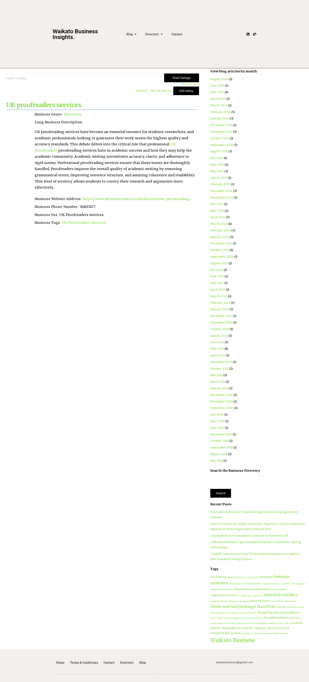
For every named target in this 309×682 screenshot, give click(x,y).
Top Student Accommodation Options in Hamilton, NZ (249, 535)
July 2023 (216, 270)
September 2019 (221, 447)
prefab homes (217, 623)
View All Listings (160, 90)
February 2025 (220, 184)
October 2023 (219, 250)
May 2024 (217, 210)
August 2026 (219, 79)
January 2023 (219, 309)
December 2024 (221, 191)
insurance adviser (295, 607)
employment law (222, 595)
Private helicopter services (237, 623)
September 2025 (221, 145)
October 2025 (219, 138)
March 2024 (218, 223)
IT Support (234, 613)
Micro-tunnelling (232, 618)
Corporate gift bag (272, 584)
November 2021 (221, 362)
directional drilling (278, 589)
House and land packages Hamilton (242, 606)
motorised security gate (252, 618)
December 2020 (221, 395)
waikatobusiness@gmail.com (234, 662)
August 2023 (219, 263)
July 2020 (217, 414)
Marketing (265, 612)
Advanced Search (190, 84)
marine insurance (248, 613)
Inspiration (281, 607)
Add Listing (186, 90)
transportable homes (225, 633)
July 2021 (216, 375)
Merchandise (216, 618)
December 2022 (221, 316)
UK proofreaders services (43, 105)
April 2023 (217, 289)
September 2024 (221, 197)
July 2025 (216, 158)
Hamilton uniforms (219, 601)
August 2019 (218, 454)
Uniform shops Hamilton (276, 633)
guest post (257, 595)
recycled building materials (263, 623)
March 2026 (218, 105)
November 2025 (221, 131)
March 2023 (218, 296)
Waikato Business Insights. (75, 34)
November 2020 (221, 401)
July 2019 (216, 460)
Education (73, 114)
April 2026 (217, 98)
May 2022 (217, 348)
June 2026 (217, 85)
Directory (152, 34)
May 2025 (217, 171)
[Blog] (254, 34)
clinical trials (235, 584)
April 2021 (217, 381)
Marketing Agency (287, 612)
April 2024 (217, 217)
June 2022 (217, 342)
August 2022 (219, 335)
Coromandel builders (252, 584)
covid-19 (285, 584)
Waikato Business (232, 640)
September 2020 (222, 408)
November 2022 (221, 322)
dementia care (226, 589)
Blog (129, 34)
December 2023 (221, 243)
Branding (266, 577)
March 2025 (218, 178)
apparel (230, 577)
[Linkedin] (248, 34)
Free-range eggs (243, 595)
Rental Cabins (283, 623)
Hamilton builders (280, 595)
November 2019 (221, 434)
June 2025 (217, 164)
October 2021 (219, 368)
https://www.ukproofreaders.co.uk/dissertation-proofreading (136, 199)
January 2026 (219, 118)
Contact (177, 34)
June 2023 (217, 276)
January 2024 (219, 237)
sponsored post (278, 628)
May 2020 (217, 428)
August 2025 (219, 151)
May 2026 (217, 92)
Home (60, 662)
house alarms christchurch (283, 601)
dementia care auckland (251, 589)
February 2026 (220, 112)
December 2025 (221, 125)
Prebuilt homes (294, 618)
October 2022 (219, 329)
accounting (218, 577)
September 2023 (221, 256)
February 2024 (220, 230)
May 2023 (217, 283)
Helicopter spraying (238, 601)
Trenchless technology (252, 633)
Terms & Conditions (84, 662)
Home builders (259, 601)
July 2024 (216, 204)
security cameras (253, 628)
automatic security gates (247, 577)
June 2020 (217, 421)
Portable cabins (275, 617)
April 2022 (217, 355)
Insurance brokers (219, 613)
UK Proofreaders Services (84, 222)
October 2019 (219, 441)
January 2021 (219, 388)
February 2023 (220, 303)
